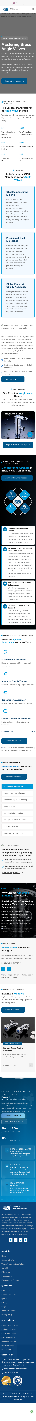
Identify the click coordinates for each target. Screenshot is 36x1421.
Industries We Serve (9, 1295)
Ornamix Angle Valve (19, 414)
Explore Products (14, 1121)
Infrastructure (6, 1276)
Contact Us (5, 1291)
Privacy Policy (6, 1315)
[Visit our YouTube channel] (25, 1240)
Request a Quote (13, 1116)
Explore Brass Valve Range (16, 445)
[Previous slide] (3, 969)
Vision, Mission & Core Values (12, 1264)
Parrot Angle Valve (8, 1333)
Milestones (5, 1272)
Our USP (4, 1268)
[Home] (11, 9)
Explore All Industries (13, 777)
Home (3, 1256)
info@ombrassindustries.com (15, 1369)
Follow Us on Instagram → (12, 963)
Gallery (4, 1303)
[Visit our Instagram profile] (15, 1240)
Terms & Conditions (8, 1311)
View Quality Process (13, 741)
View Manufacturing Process (16, 478)
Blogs (3, 1307)
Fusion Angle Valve (8, 1329)
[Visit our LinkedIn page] (20, 1240)
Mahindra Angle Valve (9, 1325)
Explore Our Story (12, 379)
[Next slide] (9, 969)
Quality (4, 1299)
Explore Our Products (13, 81)
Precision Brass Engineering (26, 1043)
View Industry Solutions (11, 873)
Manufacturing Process (10, 1280)
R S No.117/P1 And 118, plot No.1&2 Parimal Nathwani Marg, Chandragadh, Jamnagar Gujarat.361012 (19, 1362)
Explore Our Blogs (12, 1010)
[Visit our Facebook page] (10, 1240)
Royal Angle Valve (8, 1337)
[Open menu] (33, 9)
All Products (6, 1349)
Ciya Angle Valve (7, 1345)
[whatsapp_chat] (32, 1412)
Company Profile (7, 1260)
